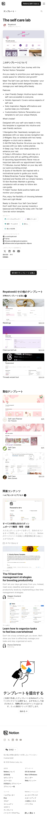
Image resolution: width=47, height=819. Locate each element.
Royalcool (12, 24)
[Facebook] (14, 251)
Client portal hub (9, 350)
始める (23, 711)
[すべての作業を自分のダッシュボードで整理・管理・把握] (23, 509)
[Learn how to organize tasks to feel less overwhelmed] (23, 612)
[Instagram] (4, 739)
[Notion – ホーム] (23, 733)
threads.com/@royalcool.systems (16, 241)
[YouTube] (20, 739)
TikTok (7, 239)
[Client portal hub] (23, 337)
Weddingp (7, 323)
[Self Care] (23, 435)
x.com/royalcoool (11, 236)
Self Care (12, 447)
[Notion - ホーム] (4, 4)
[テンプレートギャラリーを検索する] (41, 11)
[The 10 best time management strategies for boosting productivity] (23, 557)
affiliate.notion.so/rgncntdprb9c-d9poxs (18, 243)
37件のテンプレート (14, 26)
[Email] (18, 251)
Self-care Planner (15, 419)
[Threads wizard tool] (23, 364)
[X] (5, 251)
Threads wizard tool (11, 377)
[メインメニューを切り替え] (43, 3)
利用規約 (5, 257)
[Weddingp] (23, 310)
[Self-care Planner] (23, 406)
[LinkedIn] (9, 251)
